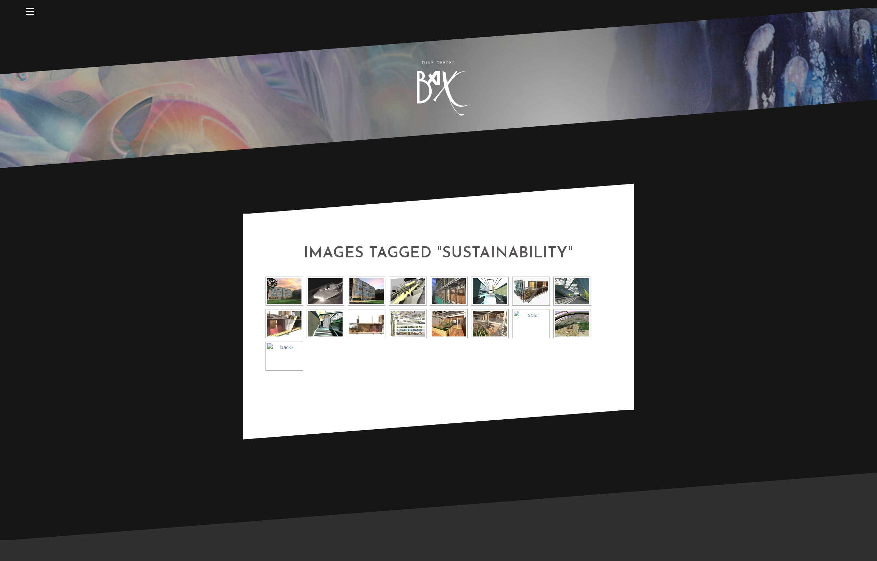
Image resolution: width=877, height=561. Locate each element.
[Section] (284, 323)
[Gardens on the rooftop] (572, 323)
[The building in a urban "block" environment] (284, 291)
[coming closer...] (408, 291)
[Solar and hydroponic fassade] (531, 323)
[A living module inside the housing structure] (531, 291)
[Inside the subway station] (490, 291)
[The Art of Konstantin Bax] (438, 87)
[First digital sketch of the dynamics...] (325, 291)
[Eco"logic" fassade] (366, 291)
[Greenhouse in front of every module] (449, 323)
